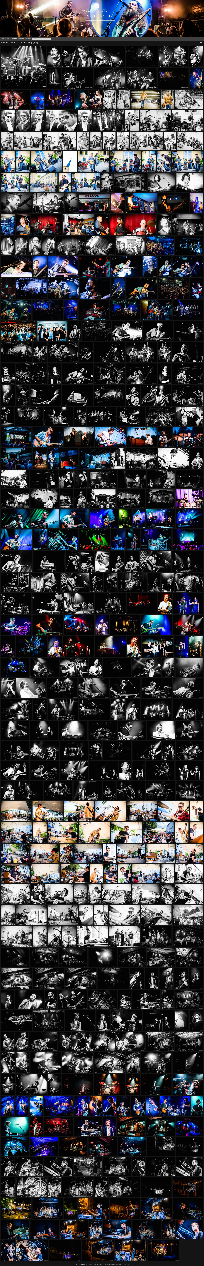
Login (201, 39)
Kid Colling (27, 42)
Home (4, 42)
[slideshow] (201, 42)
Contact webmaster (91, 1264)
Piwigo (83, 1264)
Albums (13, 39)
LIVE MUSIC (15, 42)
